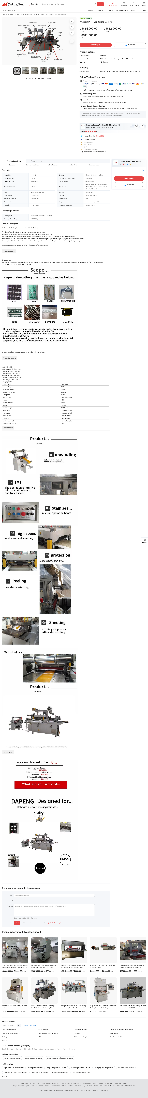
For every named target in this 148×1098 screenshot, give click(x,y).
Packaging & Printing (13, 14)
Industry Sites (87, 1083)
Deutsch (70, 1086)
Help (110, 10)
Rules (144, 10)
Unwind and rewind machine (11, 1033)
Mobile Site (118, 1083)
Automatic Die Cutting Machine (57, 14)
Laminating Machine (80, 1030)
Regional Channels (98, 1083)
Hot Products (24, 1083)
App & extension (121, 10)
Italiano (64, 1086)
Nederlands (78, 1086)
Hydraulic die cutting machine (47, 1033)
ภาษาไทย (106, 1086)
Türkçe (113, 1086)
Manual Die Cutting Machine (12, 1058)
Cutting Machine (7, 1037)
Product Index (109, 1083)
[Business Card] (143, 170)
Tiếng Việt (120, 1086)
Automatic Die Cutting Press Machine (15, 1072)
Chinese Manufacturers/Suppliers (50, 1083)
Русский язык (56, 1086)
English (27, 1086)
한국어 (90, 1086)
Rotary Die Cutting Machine (33, 1058)
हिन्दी (101, 1086)
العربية (84, 1086)
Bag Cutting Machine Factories (57, 1068)
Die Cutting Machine (41, 14)
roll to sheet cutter (43, 1037)
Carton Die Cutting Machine (39, 1072)
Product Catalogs (30, 1025)
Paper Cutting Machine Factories (14, 1068)
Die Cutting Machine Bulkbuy (81, 1072)
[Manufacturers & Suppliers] (13, 4)
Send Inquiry (95, 45)
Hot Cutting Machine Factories (80, 1068)
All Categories (9, 10)
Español (33, 1086)
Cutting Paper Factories (35, 1068)
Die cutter (77, 1033)
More (4, 1076)
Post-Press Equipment (27, 14)
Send (17, 923)
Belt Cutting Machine (116, 1037)
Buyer (100, 10)
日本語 (96, 1086)
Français (47, 1086)
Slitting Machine (43, 1030)
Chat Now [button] (131, 45)
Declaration (95, 1090)
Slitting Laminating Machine (82, 1037)
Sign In (83, 152)
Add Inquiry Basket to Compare (40, 78)
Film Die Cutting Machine (60, 1072)
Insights (125, 1083)
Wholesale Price (76, 1083)
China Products (34, 1083)
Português (40, 1086)
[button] (103, 165)
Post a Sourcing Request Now (58, 923)
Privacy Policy (104, 1090)
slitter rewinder (114, 1033)
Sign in (144, 5)
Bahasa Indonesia (130, 1086)
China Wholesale (65, 1083)
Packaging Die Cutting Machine (103, 1068)
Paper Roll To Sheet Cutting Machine (121, 1030)
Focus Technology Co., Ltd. (60, 1090)
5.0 (121, 164)
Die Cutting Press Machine (126, 1068)
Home (3, 14)
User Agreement (85, 1090)
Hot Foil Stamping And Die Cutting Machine (60, 1058)
